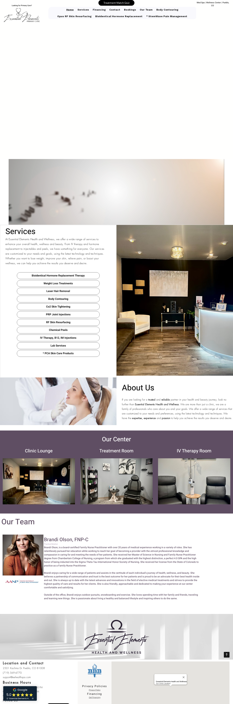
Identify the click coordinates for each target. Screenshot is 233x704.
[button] (130, 9)
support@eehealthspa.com (17, 677)
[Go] (226, 655)
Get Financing (94, 697)
